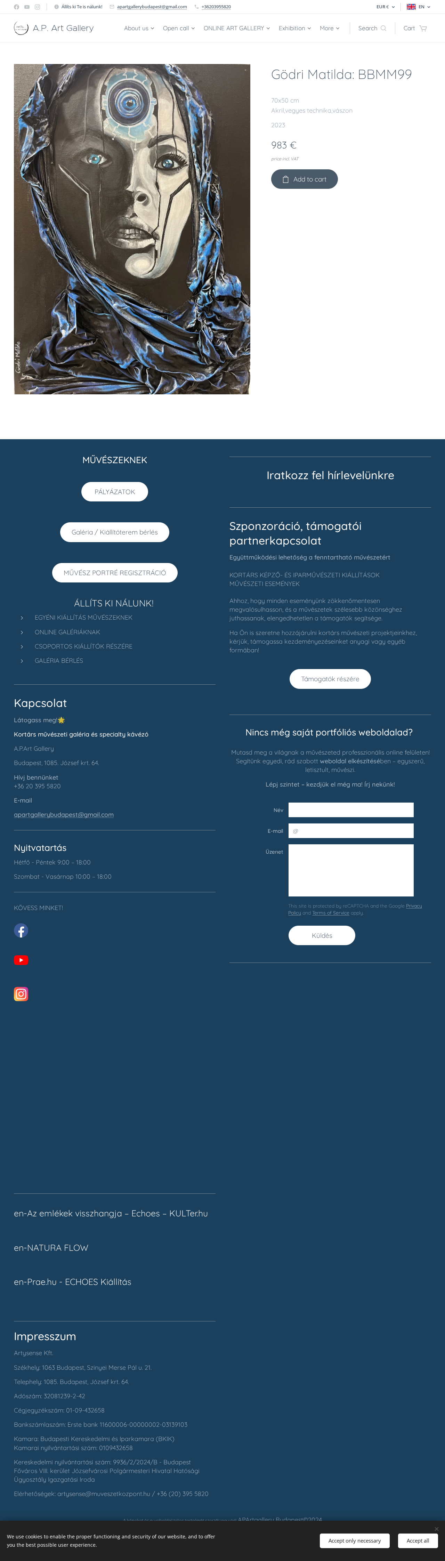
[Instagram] (37, 7)
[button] (372, 28)
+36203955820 (216, 6)
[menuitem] (139, 28)
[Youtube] (27, 7)
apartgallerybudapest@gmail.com (152, 6)
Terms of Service (330, 913)
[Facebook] (16, 7)
